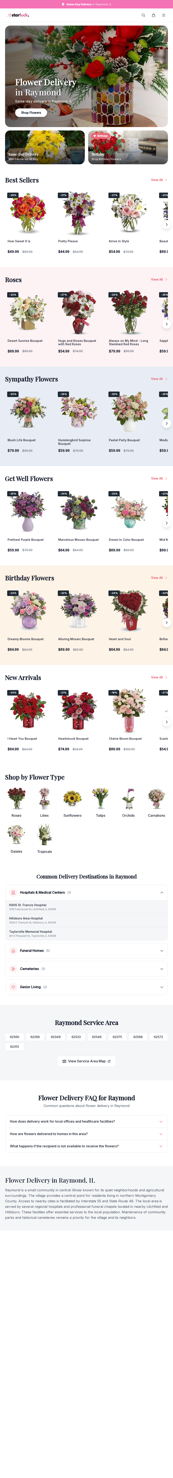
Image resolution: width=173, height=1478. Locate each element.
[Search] (143, 15)
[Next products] (166, 224)
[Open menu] (163, 15)
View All (157, 180)
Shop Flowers (31, 112)
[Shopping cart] (153, 15)
